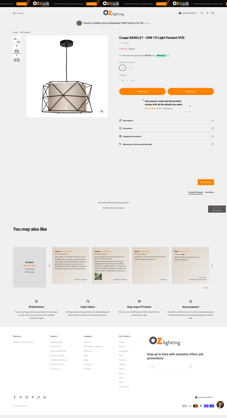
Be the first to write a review (113, 208)
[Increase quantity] (132, 80)
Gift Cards (88, 364)
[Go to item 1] (17, 40)
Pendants (123, 360)
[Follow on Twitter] (20, 397)
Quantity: (123, 75)
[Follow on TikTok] (38, 397)
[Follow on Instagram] (26, 397)
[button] (113, 207)
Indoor (121, 342)
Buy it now (190, 91)
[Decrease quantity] (122, 80)
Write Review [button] (205, 182)
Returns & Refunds (58, 351)
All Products (25, 32)
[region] (130, 265)
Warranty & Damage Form (23, 342)
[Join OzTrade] (113, 3)
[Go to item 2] (17, 49)
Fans (121, 355)
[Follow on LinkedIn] (44, 397)
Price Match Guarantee (93, 346)
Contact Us (54, 369)
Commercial (124, 386)
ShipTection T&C (57, 364)
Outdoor (122, 346)
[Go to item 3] (17, 59)
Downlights (123, 351)
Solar (121, 382)
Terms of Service (57, 355)
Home (15, 32)
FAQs (86, 355)
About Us (87, 342)
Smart (121, 373)
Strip (121, 377)
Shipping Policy (56, 342)
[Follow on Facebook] (14, 397)
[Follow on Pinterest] (32, 397)
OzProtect (88, 351)
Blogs (86, 360)
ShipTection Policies (58, 360)
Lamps (121, 364)
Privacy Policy (55, 346)
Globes (122, 369)
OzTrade (87, 369)
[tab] (195, 192)
